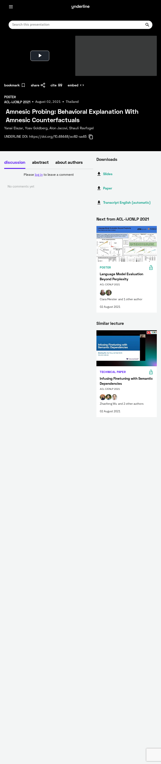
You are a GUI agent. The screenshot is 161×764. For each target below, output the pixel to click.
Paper (107, 188)
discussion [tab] (14, 162)
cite (54, 85)
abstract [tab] (40, 162)
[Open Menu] (11, 6)
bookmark (12, 85)
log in (39, 175)
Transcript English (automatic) (127, 202)
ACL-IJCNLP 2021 (132, 218)
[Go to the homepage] (80, 7)
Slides (107, 174)
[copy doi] (93, 136)
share (35, 85)
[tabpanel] (48, 181)
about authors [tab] (69, 162)
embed (73, 85)
